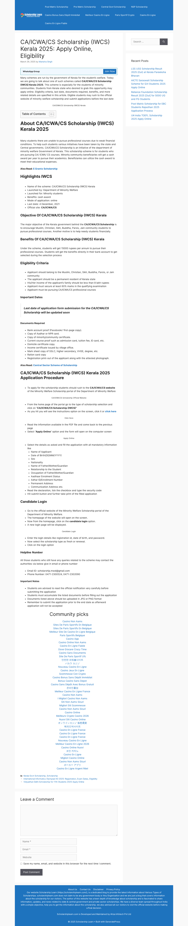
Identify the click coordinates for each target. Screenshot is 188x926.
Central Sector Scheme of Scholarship (55, 365)
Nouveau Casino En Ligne (72, 666)
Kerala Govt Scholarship (35, 776)
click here (110, 411)
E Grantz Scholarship (45, 168)
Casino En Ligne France (72, 730)
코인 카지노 (72, 751)
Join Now (110, 71)
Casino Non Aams (72, 621)
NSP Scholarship (139, 6)
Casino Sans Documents (72, 652)
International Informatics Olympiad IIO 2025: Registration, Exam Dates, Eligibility (60, 779)
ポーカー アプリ (72, 765)
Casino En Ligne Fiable (56, 23)
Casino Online (72, 712)
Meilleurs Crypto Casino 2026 (72, 716)
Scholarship (52, 776)
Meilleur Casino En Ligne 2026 (72, 744)
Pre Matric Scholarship (85, 6)
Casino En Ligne (148, 15)
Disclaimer (98, 889)
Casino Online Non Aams (72, 642)
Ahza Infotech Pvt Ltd (120, 914)
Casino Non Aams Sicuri (72, 709)
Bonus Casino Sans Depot (72, 680)
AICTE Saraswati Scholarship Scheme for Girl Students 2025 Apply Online (148, 84)
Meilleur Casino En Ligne (97, 15)
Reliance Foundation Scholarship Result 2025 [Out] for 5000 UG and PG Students (149, 95)
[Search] (164, 41)
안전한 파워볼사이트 (72, 659)
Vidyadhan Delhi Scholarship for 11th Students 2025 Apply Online (54, 782)
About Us (72, 889)
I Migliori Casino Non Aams (72, 698)
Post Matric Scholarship (56, 6)
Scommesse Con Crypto (72, 673)
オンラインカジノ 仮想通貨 (72, 723)
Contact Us (85, 889)
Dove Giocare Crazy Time (72, 649)
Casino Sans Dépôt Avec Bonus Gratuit (72, 684)
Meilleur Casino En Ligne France (72, 691)
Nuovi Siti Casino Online (72, 719)
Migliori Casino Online (72, 758)
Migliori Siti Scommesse (72, 705)
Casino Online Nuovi (72, 747)
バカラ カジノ (72, 663)
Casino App (72, 638)
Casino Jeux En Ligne (72, 670)
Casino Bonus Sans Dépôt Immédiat (62, 15)
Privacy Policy (113, 889)
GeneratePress (112, 921)
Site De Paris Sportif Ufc (72, 656)
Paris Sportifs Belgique (72, 635)
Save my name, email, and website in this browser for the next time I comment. (67, 863)
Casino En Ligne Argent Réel (72, 768)
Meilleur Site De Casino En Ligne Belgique (72, 631)
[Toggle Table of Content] (50, 114)
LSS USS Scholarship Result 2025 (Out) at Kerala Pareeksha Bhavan (148, 72)
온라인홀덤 (72, 687)
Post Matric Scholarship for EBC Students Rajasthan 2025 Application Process (148, 107)
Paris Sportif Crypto (124, 15)
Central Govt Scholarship (113, 6)
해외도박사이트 (72, 726)
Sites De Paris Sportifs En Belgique (72, 624)
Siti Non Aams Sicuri (72, 702)
